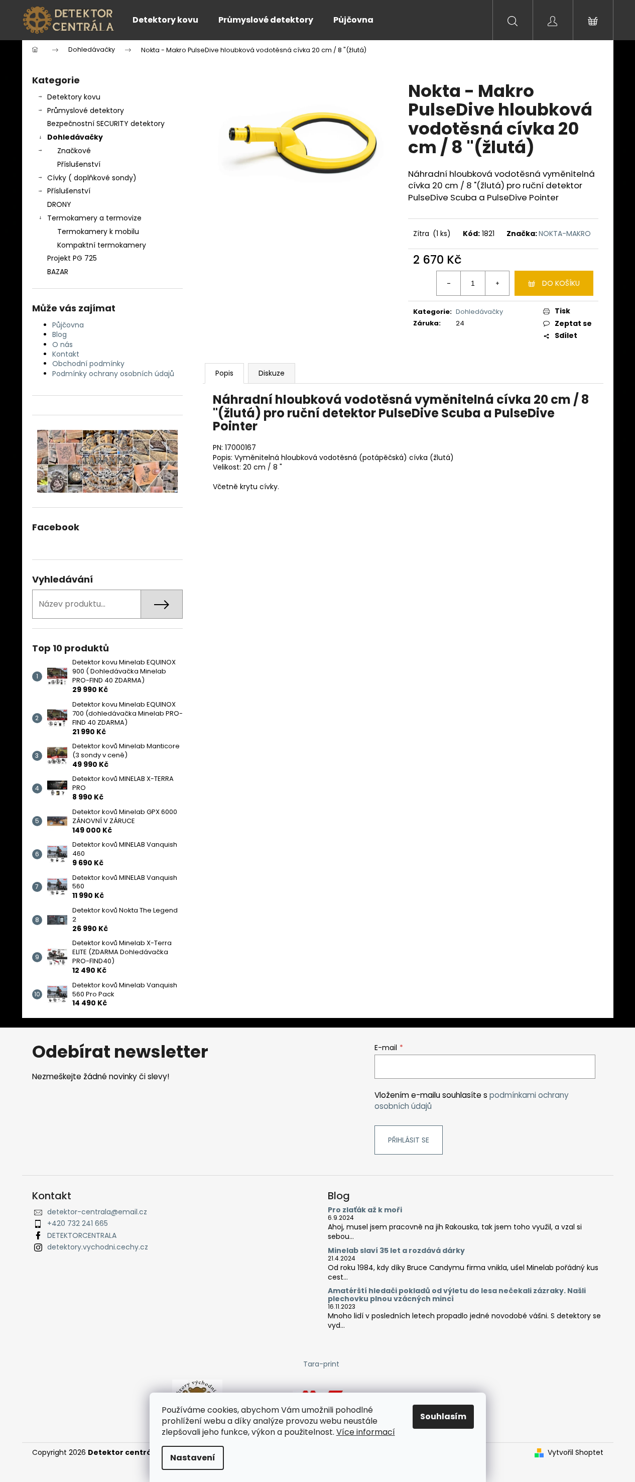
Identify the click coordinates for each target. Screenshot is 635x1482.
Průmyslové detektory (85, 110)
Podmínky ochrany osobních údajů (113, 374)
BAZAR (57, 272)
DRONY (59, 204)
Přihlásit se (408, 1140)
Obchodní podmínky (88, 364)
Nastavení (192, 1457)
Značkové (74, 151)
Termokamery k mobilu (98, 231)
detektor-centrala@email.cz (97, 1212)
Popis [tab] (224, 373)
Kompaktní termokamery (101, 245)
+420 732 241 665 (77, 1223)
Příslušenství (78, 164)
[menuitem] (165, 20)
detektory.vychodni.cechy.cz (97, 1247)
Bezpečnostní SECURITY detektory (106, 124)
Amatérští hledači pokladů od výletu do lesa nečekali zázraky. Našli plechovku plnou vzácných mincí (457, 1295)
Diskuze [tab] (272, 373)
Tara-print (321, 1364)
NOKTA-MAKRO (565, 234)
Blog (59, 334)
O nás (62, 344)
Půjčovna (68, 325)
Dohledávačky (75, 137)
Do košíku (561, 283)
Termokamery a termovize (94, 218)
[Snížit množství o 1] (449, 283)
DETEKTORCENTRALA (81, 1235)
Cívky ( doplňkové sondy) (92, 178)
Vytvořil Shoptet (575, 1452)
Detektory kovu (73, 97)
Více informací (365, 1432)
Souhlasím (443, 1416)
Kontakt (65, 354)
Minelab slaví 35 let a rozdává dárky (396, 1251)
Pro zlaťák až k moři (365, 1210)
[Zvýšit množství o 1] (497, 283)
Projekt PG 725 (72, 258)
